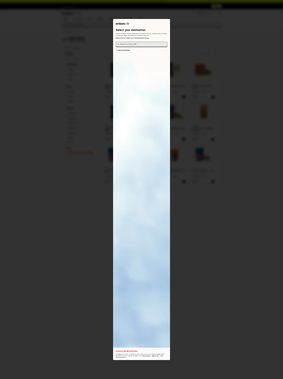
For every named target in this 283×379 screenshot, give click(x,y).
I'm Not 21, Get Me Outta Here (127, 351)
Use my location (123, 50)
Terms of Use (155, 355)
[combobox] (141, 44)
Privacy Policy (146, 355)
